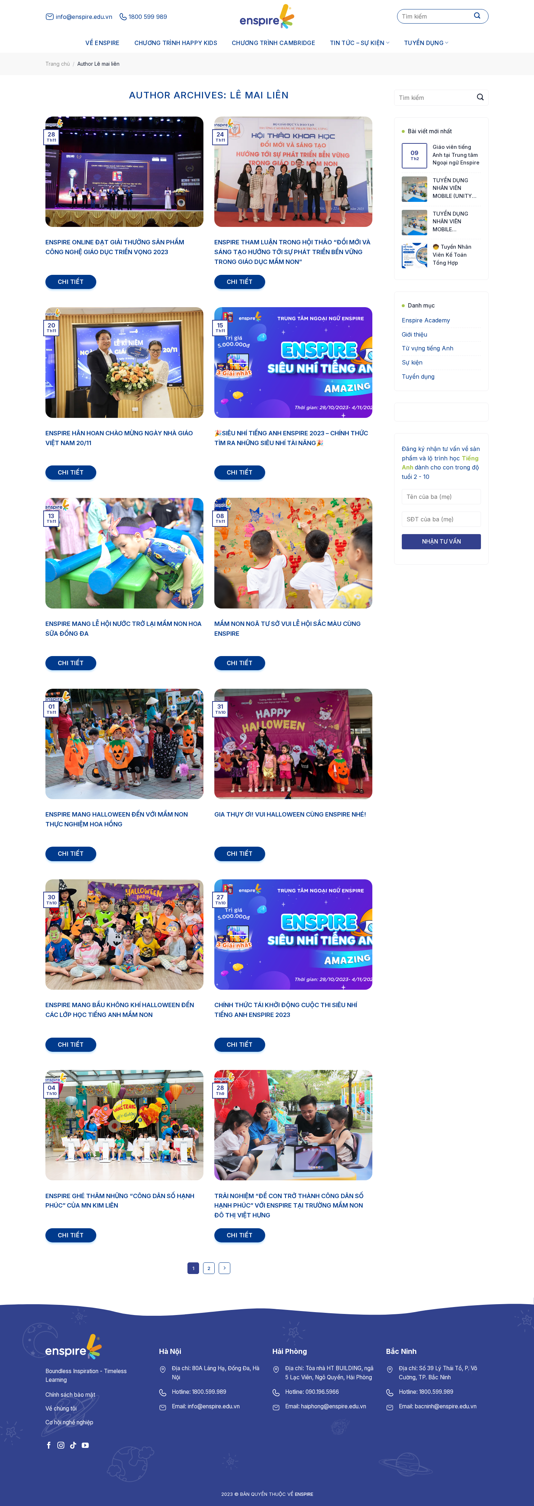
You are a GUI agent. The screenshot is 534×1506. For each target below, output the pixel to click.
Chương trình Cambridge (273, 42)
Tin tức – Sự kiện (357, 42)
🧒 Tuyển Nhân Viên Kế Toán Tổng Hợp (452, 255)
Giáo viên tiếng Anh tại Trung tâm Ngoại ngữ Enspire (456, 155)
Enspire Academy (426, 320)
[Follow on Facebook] (48, 1445)
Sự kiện (412, 362)
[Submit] (477, 16)
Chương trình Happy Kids (175, 42)
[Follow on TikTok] (72, 1445)
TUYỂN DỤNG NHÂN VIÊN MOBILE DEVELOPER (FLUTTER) (450, 222)
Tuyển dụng (424, 42)
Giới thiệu (414, 334)
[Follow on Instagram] (60, 1445)
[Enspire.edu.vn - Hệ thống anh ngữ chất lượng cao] (267, 16)
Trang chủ (57, 64)
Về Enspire (102, 42)
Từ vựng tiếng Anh (427, 348)
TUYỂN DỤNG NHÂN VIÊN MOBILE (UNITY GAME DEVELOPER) (456, 188)
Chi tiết (71, 281)
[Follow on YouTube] (85, 1445)
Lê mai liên (259, 95)
